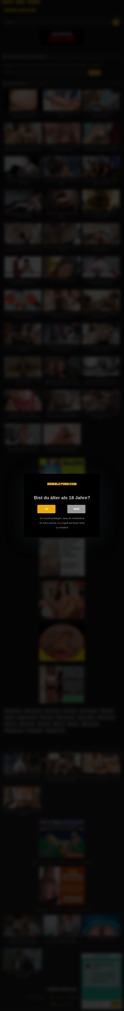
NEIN (76, 509)
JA (46, 509)
